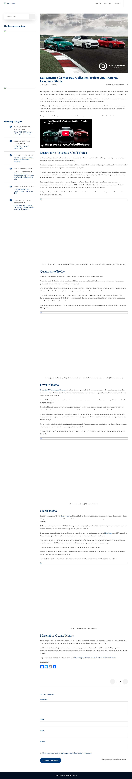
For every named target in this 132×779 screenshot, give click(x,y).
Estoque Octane (19, 129)
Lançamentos (119, 85)
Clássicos (17, 127)
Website (42, 741)
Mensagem (44, 699)
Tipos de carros (27, 155)
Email (42, 730)
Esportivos (110, 85)
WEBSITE (118, 3)
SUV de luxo (30, 187)
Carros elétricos (20, 169)
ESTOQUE (107, 3)
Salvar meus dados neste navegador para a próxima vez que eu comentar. (67, 753)
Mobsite (58, 775)
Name (42, 719)
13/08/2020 (54, 85)
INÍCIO (98, 3)
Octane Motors (46, 85)
